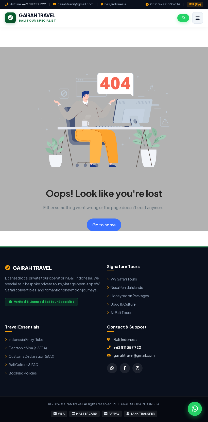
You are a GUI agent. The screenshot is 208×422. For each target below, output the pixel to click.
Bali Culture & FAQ (24, 364)
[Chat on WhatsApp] (195, 409)
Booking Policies (23, 373)
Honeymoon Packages (130, 295)
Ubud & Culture (123, 304)
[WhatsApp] (112, 368)
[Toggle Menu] (197, 18)
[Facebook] (125, 368)
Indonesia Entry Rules (26, 339)
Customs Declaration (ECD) (31, 356)
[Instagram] (137, 368)
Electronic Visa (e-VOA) (28, 348)
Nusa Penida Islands (127, 287)
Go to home (104, 224)
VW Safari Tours (124, 279)
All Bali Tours (121, 312)
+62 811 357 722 (34, 4)
